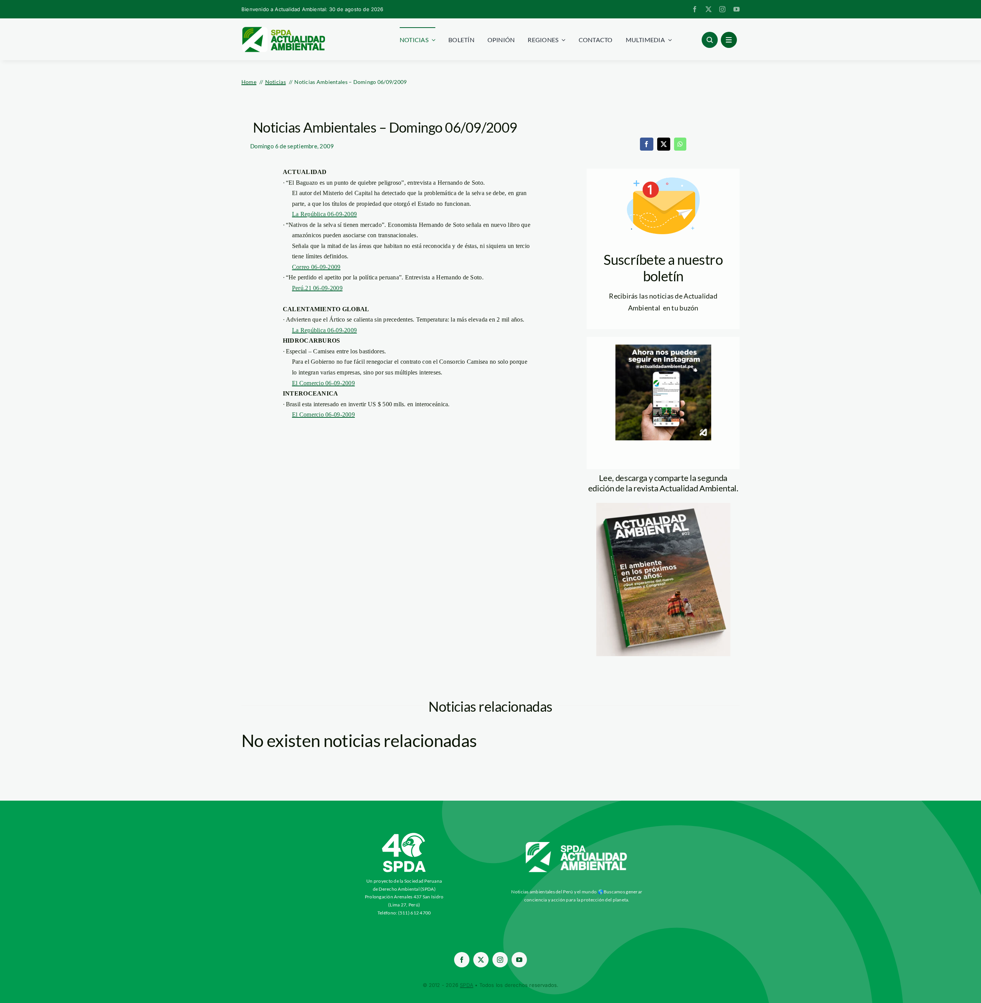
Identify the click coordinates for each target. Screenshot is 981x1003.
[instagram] (722, 9)
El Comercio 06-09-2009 (323, 383)
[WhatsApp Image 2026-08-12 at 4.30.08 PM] (663, 506)
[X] (663, 144)
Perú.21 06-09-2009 (317, 288)
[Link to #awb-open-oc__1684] (729, 40)
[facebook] (695, 9)
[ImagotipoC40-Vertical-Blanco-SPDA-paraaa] (404, 835)
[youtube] (736, 9)
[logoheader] (283, 29)
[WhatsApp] (680, 144)
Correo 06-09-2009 (316, 267)
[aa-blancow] (576, 844)
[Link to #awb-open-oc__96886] (710, 40)
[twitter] (708, 9)
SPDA (466, 985)
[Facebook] (646, 144)
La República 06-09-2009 (324, 214)
